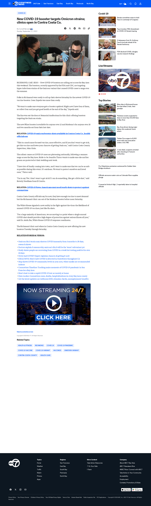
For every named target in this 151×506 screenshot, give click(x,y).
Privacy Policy (12, 497)
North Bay (90, 3)
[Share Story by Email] (84, 28)
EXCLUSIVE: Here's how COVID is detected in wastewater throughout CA (49, 258)
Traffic (39, 469)
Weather (40, 466)
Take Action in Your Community (130, 473)
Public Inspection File (89, 497)
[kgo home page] (14, 463)
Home (39, 463)
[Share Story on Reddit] (74, 28)
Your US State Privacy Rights (53, 497)
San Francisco (48, 3)
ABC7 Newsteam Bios (127, 466)
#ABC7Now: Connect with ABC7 (131, 469)
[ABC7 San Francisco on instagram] (20, 490)
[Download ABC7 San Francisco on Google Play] (137, 489)
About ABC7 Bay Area (127, 463)
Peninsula (80, 3)
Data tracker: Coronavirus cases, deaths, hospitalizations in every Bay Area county (52, 276)
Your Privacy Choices (23, 497)
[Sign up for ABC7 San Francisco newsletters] (25, 490)
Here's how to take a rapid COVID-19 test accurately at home (43, 273)
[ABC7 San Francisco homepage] (22, 3)
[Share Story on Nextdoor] (79, 28)
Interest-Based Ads (76, 497)
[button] (9, 3)
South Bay (69, 3)
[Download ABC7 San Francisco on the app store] (126, 489)
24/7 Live (36, 3)
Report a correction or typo (25, 332)
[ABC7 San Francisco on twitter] (15, 490)
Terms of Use (66, 497)
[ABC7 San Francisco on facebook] (11, 490)
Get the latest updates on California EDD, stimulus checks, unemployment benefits (53, 278)
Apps (38, 479)
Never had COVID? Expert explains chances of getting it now (44, 255)
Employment (124, 479)
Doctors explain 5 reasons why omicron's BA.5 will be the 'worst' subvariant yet (51, 247)
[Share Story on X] (70, 28)
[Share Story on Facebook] (65, 28)
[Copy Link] (89, 28)
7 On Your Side (92, 466)
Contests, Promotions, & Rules (130, 483)
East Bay (60, 3)
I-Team (89, 469)
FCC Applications (101, 497)
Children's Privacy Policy (37, 497)
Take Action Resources (94, 463)
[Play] (119, 80)
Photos (39, 476)
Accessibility (124, 476)
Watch (39, 473)
